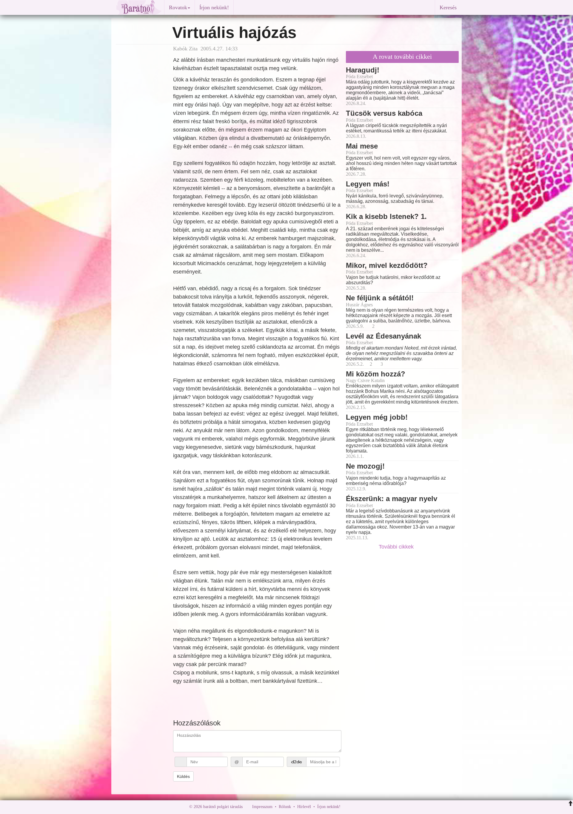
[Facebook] (346, 806)
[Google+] (356, 806)
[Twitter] (365, 806)
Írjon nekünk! (214, 7)
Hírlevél (304, 806)
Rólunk (285, 806)
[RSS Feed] (374, 806)
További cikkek (397, 547)
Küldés (183, 776)
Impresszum (262, 806)
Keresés (448, 7)
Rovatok (178, 7)
